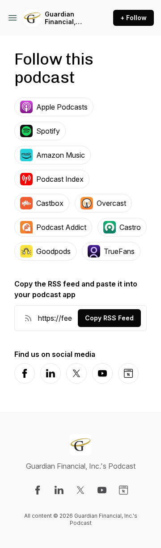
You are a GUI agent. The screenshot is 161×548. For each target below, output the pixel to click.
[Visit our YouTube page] (101, 490)
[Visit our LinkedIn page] (59, 490)
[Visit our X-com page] (80, 490)
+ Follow (133, 17)
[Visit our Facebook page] (37, 490)
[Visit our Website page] (123, 490)
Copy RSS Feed (109, 318)
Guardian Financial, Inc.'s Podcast (67, 18)
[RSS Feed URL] (28, 318)
